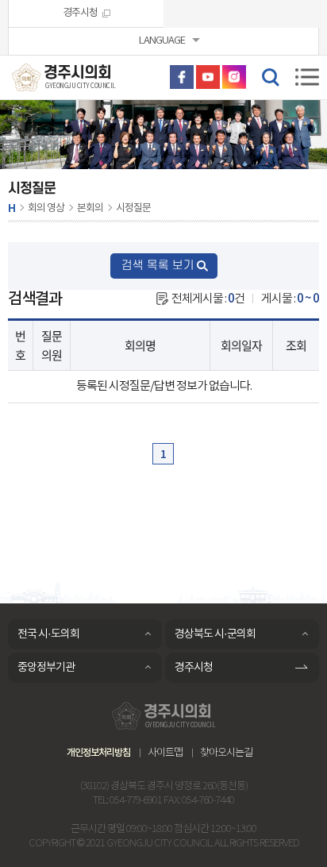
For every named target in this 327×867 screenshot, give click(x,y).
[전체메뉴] (307, 77)
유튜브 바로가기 (208, 77)
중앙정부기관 (46, 667)
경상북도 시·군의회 (215, 634)
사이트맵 (165, 753)
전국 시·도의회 (48, 634)
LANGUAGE (162, 41)
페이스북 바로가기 (182, 77)
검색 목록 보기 (157, 265)
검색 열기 (270, 76)
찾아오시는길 (226, 753)
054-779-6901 (136, 801)
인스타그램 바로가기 (234, 77)
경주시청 (80, 13)
